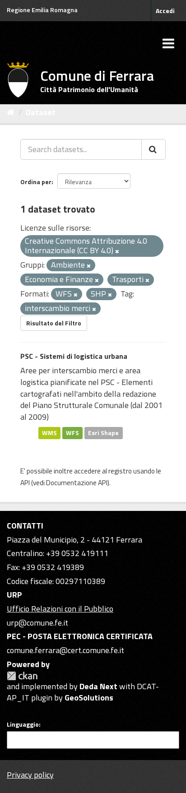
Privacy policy (30, 775)
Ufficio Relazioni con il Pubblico (60, 609)
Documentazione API (76, 483)
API (25, 483)
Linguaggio (23, 724)
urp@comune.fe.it (37, 623)
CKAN (22, 676)
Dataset (41, 112)
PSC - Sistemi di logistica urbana (73, 356)
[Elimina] (117, 251)
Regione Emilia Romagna (42, 9)
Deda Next (98, 686)
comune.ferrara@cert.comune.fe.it (65, 650)
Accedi (165, 10)
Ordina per (35, 181)
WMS (49, 432)
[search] (153, 149)
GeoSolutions (89, 697)
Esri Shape (103, 432)
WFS (72, 432)
